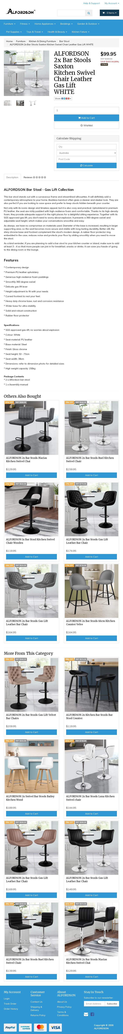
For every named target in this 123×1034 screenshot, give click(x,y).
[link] (92, 1014)
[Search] (88, 13)
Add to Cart (88, 117)
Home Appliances (44, 23)
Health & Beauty (57, 31)
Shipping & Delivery (36, 1008)
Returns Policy (38, 1015)
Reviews (28, 177)
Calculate (87, 165)
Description (12, 177)
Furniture (9, 23)
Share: (58, 98)
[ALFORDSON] (21, 8)
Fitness (24, 23)
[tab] (12, 177)
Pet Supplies (13, 31)
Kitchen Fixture (80, 31)
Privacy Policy (64, 1006)
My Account (111, 3)
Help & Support (91, 3)
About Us (62, 1001)
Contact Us (36, 1001)
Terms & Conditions (63, 1014)
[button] (86, 125)
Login (7, 998)
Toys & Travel (33, 31)
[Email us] (86, 1014)
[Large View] (8, 103)
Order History (11, 1008)
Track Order (10, 1003)
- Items (110, 12)
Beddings (65, 23)
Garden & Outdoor (87, 23)
